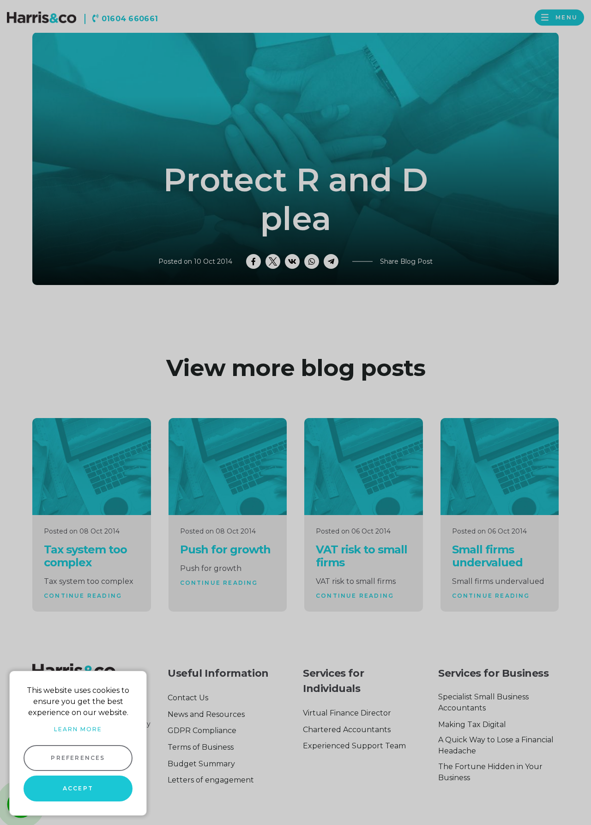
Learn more (78, 729)
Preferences (78, 757)
